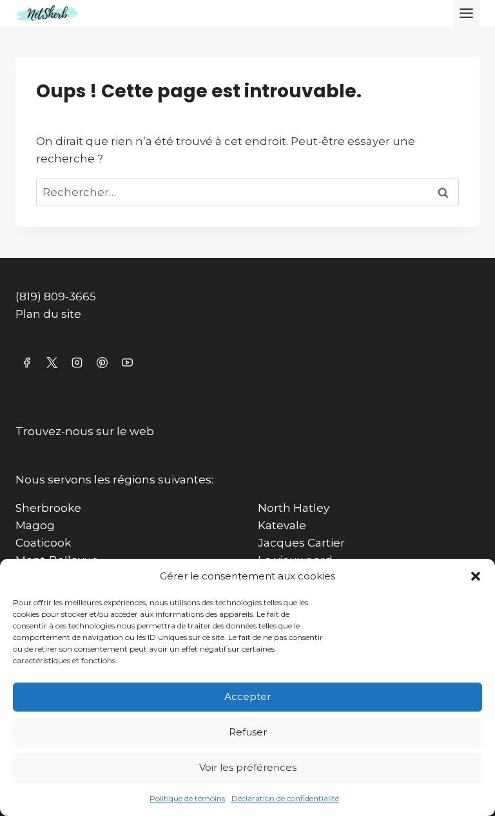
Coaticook (43, 542)
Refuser (248, 732)
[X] (52, 362)
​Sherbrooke (48, 507)
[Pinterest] (102, 362)
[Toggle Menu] (466, 13)
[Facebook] (26, 362)
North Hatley (293, 507)
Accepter (247, 696)
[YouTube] (127, 362)
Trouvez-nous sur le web (84, 431)
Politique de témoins (187, 798)
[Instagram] (77, 362)
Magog (35, 525)
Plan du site (48, 313)
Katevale (282, 525)
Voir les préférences (247, 767)
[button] (475, 576)
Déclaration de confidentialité (285, 798)
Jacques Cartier (301, 542)
